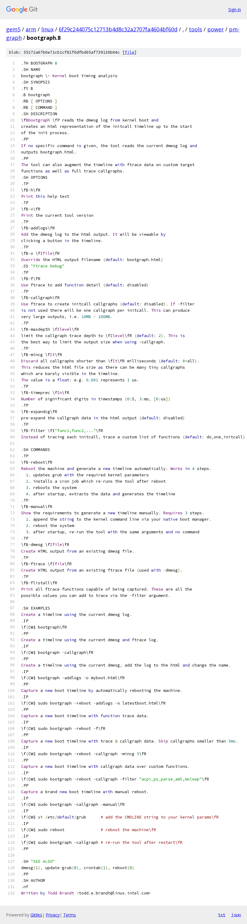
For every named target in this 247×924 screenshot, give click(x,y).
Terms (69, 915)
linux (47, 29)
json (236, 914)
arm (31, 29)
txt (221, 914)
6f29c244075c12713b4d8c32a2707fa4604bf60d (118, 29)
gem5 (13, 29)
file (129, 52)
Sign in (234, 9)
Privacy (53, 915)
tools (195, 29)
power (215, 29)
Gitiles (36, 915)
